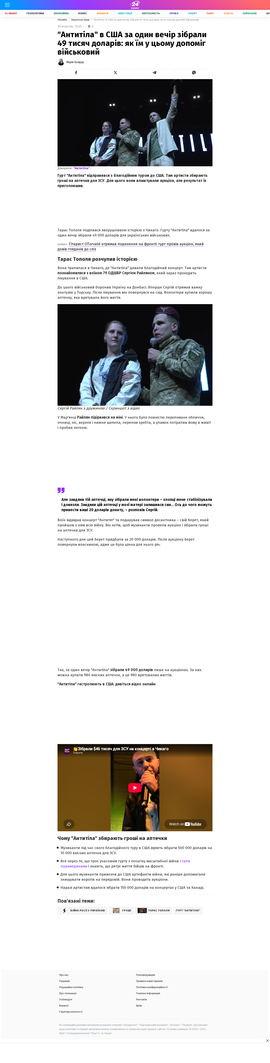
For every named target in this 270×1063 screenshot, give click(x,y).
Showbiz (63, 19)
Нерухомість (151, 13)
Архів (139, 1005)
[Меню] (7, 5)
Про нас (63, 974)
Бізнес (82, 13)
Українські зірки (80, 19)
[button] (76, 72)
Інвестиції (125, 13)
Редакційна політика (71, 987)
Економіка (61, 13)
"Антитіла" (81, 168)
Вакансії (64, 1005)
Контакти (141, 999)
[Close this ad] (267, 1040)
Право (174, 13)
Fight (210, 13)
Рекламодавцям (145, 974)
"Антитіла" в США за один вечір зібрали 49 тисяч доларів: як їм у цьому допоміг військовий (146, 19)
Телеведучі (65, 999)
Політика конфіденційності (152, 987)
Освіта (228, 13)
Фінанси (102, 13)
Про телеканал (67, 993)
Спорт (192, 13)
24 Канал (11, 13)
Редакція (64, 981)
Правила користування (149, 981)
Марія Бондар (75, 62)
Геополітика (35, 13)
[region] (135, 1053)
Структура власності (70, 1011)
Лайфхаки (250, 13)
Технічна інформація (148, 993)
